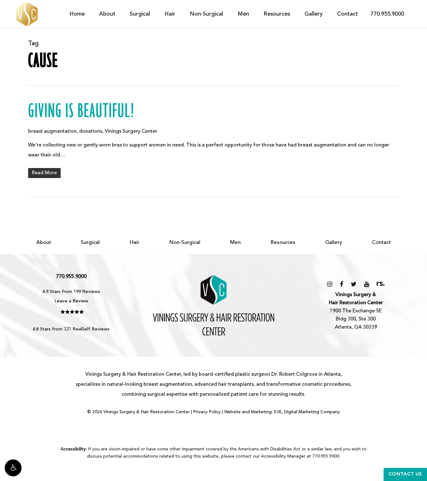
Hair (134, 242)
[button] (13, 467)
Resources (282, 242)
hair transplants (236, 384)
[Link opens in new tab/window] (329, 284)
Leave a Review (71, 301)
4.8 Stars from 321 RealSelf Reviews (71, 329)
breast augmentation (52, 131)
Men (235, 242)
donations (90, 131)
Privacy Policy (207, 412)
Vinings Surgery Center (131, 131)
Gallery (333, 242)
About (43, 242)
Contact (381, 242)
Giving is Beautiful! (81, 112)
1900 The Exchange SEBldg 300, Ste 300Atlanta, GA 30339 (356, 311)
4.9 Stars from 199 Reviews (71, 292)
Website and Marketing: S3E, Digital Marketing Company (282, 412)
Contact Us (405, 474)
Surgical (90, 242)
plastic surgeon (252, 374)
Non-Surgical (184, 242)
